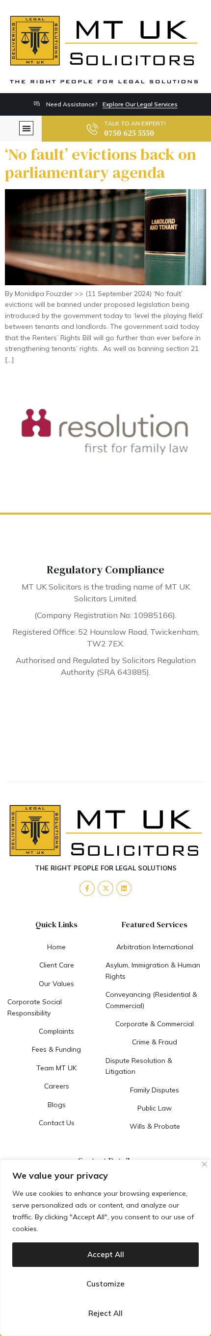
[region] (105, 1248)
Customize (105, 1283)
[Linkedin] (124, 888)
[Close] (204, 1164)
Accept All (105, 1254)
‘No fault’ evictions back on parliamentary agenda (100, 163)
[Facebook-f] (87, 888)
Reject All (105, 1313)
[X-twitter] (105, 888)
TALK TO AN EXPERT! (135, 123)
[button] (26, 128)
